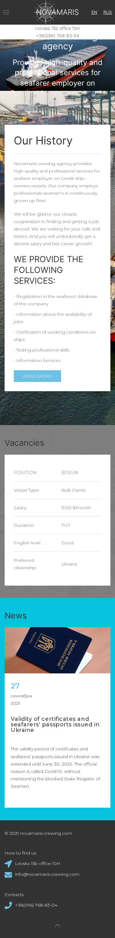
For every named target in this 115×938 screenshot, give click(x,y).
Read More (37, 376)
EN (94, 12)
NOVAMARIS (57, 12)
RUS (107, 12)
